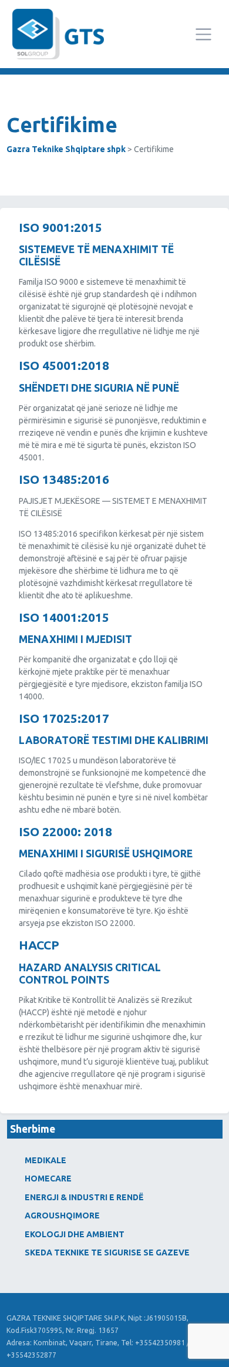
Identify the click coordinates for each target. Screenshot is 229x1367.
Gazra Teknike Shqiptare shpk (66, 149)
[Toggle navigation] (203, 34)
